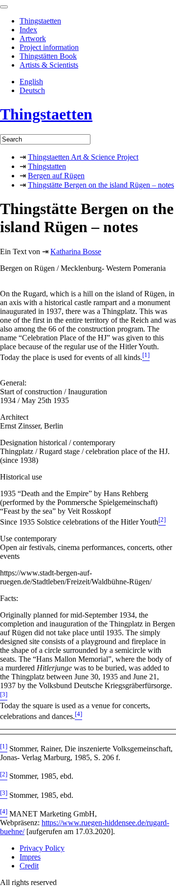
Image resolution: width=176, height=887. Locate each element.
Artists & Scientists (49, 65)
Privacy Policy (42, 848)
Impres (30, 857)
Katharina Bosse (75, 251)
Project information (49, 47)
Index (28, 29)
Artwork (33, 38)
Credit (29, 866)
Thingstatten (47, 166)
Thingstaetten (40, 21)
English (31, 81)
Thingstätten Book (48, 56)
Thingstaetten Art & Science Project (83, 157)
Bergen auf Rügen (56, 175)
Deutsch (32, 90)
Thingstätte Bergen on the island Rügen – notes (101, 185)
